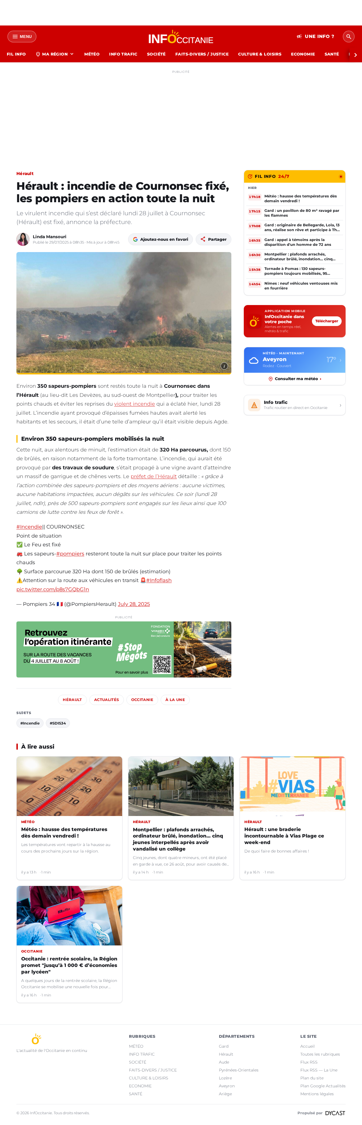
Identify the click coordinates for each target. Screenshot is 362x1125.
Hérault (25, 173)
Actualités (106, 700)
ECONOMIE (303, 54)
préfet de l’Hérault (154, 476)
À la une (175, 700)
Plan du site (312, 1078)
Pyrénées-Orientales (238, 1070)
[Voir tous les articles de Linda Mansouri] (22, 239)
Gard (224, 1046)
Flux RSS (309, 1062)
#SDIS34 (58, 723)
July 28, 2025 (134, 604)
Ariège (225, 1093)
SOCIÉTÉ (156, 54)
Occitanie (142, 700)
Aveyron (227, 1085)
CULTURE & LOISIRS (259, 54)
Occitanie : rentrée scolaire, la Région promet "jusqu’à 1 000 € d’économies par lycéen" (69, 965)
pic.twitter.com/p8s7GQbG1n (52, 589)
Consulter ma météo (298, 378)
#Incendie (29, 527)
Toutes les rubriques (320, 1054)
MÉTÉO (92, 54)
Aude (224, 1062)
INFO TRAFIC (123, 54)
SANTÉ (332, 54)
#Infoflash (159, 580)
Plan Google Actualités (323, 1085)
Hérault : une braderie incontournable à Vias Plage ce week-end (284, 835)
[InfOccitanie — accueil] (181, 36)
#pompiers (70, 554)
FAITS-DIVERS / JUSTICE (202, 54)
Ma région (55, 54)
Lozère (225, 1078)
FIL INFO (16, 54)
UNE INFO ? (315, 36)
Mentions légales (317, 1093)
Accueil (307, 1046)
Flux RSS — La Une (318, 1070)
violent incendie (134, 404)
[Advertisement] (181, 115)
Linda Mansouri (49, 236)
